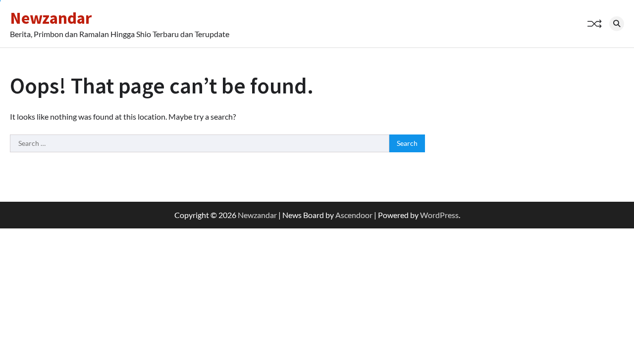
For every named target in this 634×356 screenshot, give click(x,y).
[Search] (616, 23)
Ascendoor (353, 215)
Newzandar (51, 17)
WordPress (439, 215)
